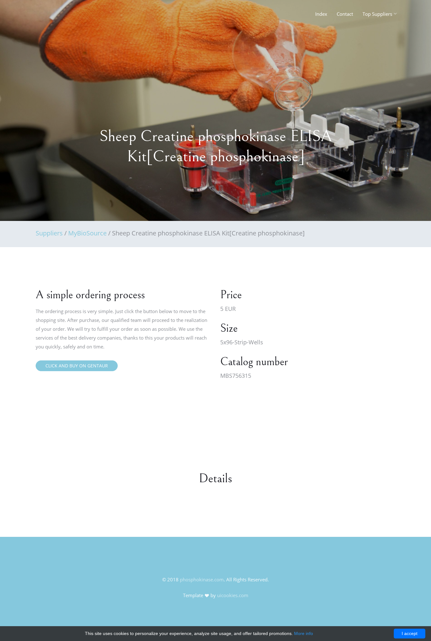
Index (321, 14)
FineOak (49, 15)
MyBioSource (87, 233)
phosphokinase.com (202, 579)
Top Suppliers (377, 14)
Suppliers (49, 233)
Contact (345, 14)
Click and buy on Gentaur (76, 366)
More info (303, 633)
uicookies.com (232, 595)
